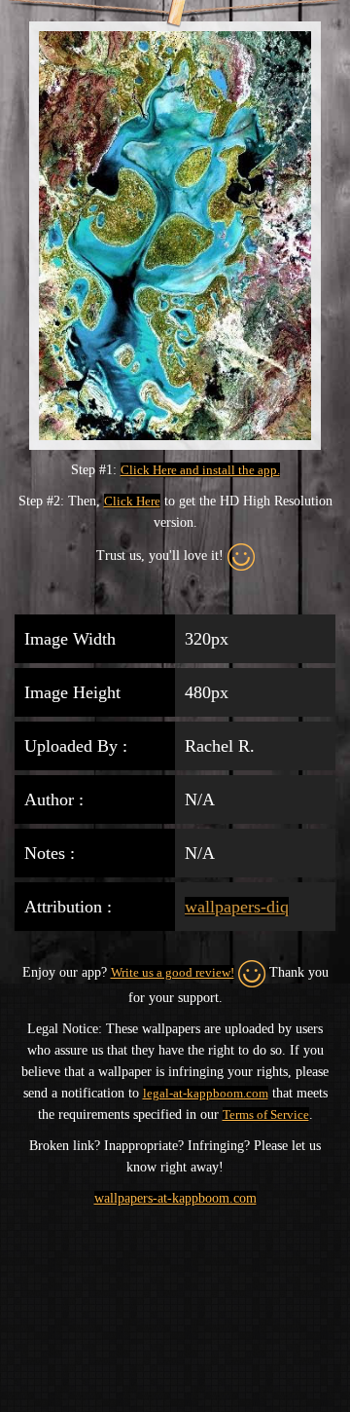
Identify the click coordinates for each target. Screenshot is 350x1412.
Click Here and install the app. (200, 470)
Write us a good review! (172, 972)
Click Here (132, 501)
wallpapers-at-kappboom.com (175, 1198)
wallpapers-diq (237, 906)
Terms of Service (266, 1114)
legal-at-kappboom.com (205, 1093)
